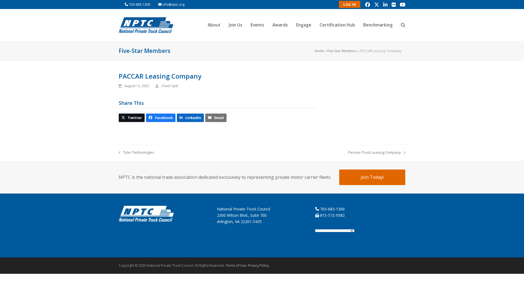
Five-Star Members (341, 51)
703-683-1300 (139, 4)
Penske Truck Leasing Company (374, 152)
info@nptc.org (173, 4)
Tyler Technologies (136, 152)
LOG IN (349, 4)
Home (319, 51)
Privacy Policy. (258, 265)
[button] (403, 25)
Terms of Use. (236, 265)
